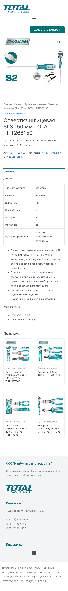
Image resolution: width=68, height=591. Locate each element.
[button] (47, 29)
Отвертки (16, 157)
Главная (7, 104)
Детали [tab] (7, 178)
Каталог (18, 104)
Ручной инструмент (35, 104)
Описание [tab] (9, 171)
